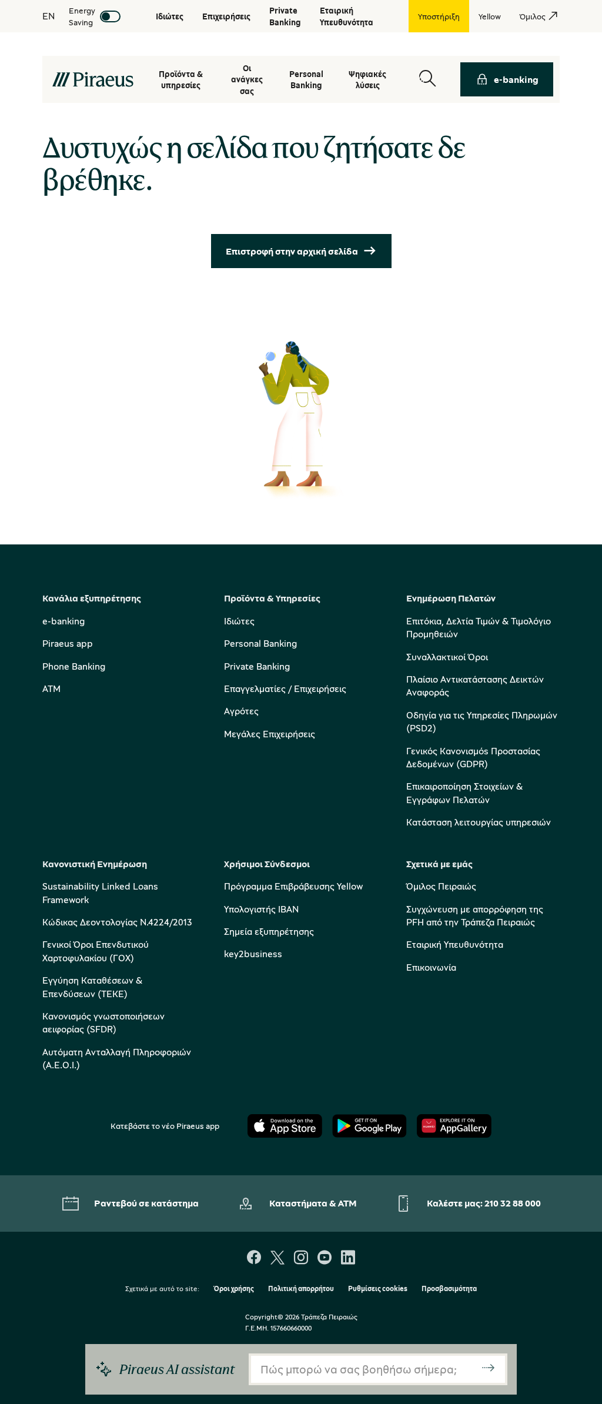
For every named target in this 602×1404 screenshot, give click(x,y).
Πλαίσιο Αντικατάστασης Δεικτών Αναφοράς (475, 685)
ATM (51, 688)
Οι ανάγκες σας (247, 79)
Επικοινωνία (431, 967)
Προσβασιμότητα (449, 1289)
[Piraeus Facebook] (254, 1258)
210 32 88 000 (512, 1202)
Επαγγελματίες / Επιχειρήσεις (285, 688)
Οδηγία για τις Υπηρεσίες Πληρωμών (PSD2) (481, 721)
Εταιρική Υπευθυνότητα (454, 944)
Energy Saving (82, 16)
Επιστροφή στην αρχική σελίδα (292, 251)
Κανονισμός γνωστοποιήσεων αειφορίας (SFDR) (103, 1022)
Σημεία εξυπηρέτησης (269, 931)
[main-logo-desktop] (92, 79)
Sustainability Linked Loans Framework (100, 892)
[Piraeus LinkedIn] (348, 1258)
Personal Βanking (306, 79)
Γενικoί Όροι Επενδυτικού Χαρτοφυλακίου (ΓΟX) (95, 951)
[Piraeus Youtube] (324, 1258)
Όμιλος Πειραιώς (441, 886)
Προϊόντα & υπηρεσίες (181, 79)
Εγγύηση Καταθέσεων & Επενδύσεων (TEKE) (92, 986)
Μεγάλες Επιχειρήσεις (269, 733)
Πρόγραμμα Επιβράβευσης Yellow (293, 886)
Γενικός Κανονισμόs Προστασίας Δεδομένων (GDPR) (473, 757)
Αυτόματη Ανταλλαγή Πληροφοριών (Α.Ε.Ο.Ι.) (116, 1058)
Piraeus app (67, 643)
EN (48, 15)
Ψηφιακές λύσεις (367, 79)
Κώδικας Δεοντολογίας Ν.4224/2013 (117, 921)
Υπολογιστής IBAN (261, 908)
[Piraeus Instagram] (301, 1258)
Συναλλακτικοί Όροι (447, 656)
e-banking (516, 79)
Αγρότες (241, 710)
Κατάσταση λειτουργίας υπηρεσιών (478, 821)
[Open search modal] (427, 79)
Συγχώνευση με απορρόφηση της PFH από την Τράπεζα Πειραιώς (474, 915)
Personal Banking (260, 643)
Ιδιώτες (239, 620)
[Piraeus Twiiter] (277, 1258)
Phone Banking (73, 666)
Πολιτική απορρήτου (301, 1289)
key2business (253, 953)
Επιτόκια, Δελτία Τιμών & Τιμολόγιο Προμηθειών (478, 627)
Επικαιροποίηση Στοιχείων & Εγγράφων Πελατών (464, 792)
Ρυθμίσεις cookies (377, 1289)
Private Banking (257, 666)
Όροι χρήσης (233, 1289)
